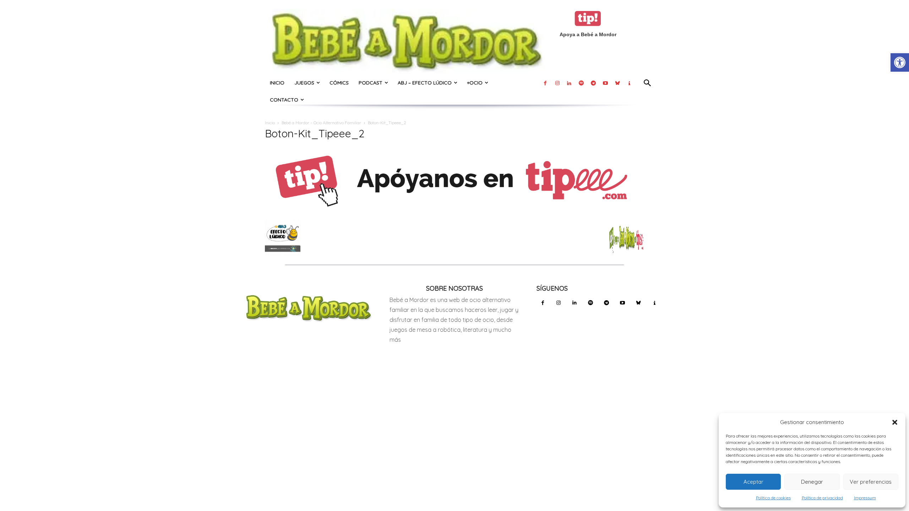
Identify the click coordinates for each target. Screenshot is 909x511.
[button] (894, 422)
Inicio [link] (270, 122)
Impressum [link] (865, 497)
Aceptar (753, 481)
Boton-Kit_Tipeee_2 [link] (315, 133)
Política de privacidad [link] (822, 497)
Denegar (812, 481)
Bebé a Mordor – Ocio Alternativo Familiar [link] (321, 122)
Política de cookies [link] (773, 497)
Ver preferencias (871, 481)
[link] (900, 62)
